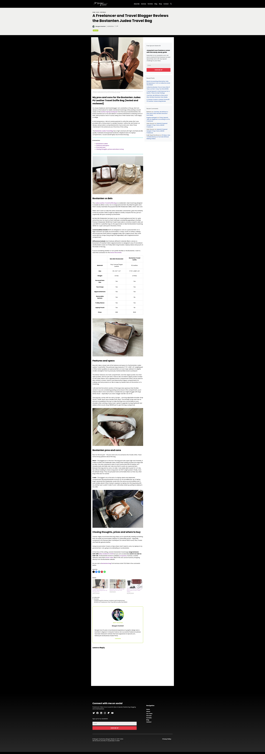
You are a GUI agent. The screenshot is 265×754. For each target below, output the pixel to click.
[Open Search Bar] (171, 4)
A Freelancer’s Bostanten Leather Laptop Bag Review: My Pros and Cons (99, 590)
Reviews (96, 599)
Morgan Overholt (101, 26)
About (148, 711)
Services (143, 4)
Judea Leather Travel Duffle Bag (105, 203)
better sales (109, 557)
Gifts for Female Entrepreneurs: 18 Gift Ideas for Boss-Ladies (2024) (134, 590)
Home (93, 12)
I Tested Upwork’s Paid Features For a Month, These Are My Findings (158, 92)
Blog (156, 4)
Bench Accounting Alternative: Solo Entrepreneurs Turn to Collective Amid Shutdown (158, 83)
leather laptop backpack (109, 112)
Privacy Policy (166, 739)
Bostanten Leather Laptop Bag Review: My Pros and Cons (117, 589)
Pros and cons (100, 147)
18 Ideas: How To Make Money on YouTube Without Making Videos (158, 136)
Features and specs (102, 145)
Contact (166, 4)
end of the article (115, 252)
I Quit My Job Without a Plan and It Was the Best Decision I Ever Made (157, 96)
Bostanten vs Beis (102, 143)
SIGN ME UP (158, 70)
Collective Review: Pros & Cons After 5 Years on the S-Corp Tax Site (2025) (158, 88)
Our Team (149, 713)
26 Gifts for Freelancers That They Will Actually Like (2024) (110, 602)
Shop (160, 4)
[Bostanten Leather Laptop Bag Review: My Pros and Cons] (117, 583)
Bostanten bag (106, 563)
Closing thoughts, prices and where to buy (110, 149)
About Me (136, 4)
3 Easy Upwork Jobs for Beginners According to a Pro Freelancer (158, 119)
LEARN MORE (118, 638)
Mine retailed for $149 (106, 554)
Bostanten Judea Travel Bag (104, 131)
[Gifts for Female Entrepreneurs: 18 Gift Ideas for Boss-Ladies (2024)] (135, 583)
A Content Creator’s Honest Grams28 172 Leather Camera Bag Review (158, 100)
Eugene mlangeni (152, 117)
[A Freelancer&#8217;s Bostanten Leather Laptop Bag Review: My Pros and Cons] (100, 583)
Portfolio (150, 4)
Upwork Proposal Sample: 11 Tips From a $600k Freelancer (157, 125)
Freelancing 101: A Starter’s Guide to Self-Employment (109, 600)
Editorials (103, 12)
